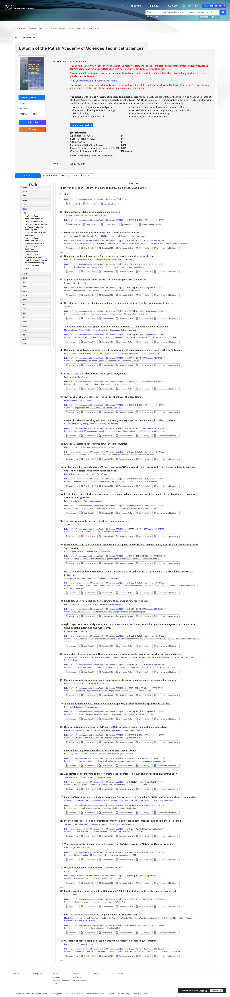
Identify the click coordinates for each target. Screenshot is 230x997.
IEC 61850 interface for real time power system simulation (96, 443)
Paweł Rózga (102, 474)
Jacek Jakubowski (114, 353)
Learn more (203, 990)
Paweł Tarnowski (102, 330)
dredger (77, 785)
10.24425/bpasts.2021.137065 (151, 583)
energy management (95, 431)
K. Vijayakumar (104, 551)
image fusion (139, 267)
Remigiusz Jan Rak (117, 330)
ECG (150, 337)
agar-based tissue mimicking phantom (109, 952)
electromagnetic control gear (94, 482)
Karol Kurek (69, 447)
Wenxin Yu (75, 604)
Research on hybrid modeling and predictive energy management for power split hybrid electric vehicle (120, 420)
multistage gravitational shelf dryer (88, 761)
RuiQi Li (67, 604)
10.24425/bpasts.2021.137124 (151, 506)
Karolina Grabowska (129, 657)
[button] (73, 204)
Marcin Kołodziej (71, 330)
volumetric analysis (139, 314)
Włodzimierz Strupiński (86, 921)
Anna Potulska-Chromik (96, 353)
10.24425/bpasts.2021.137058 (151, 529)
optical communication (105, 928)
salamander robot (108, 738)
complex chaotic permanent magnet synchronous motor (133, 639)
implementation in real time (85, 455)
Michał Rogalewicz (126, 824)
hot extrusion (130, 808)
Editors (23, 103)
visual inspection (130, 691)
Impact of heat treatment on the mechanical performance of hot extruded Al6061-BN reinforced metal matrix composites (130, 797)
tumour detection (106, 267)
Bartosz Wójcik (70, 848)
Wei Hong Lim (117, 730)
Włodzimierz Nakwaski (148, 918)
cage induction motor (82, 532)
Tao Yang (114, 424)
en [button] (196, 6)
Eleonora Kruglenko (86, 944)
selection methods (98, 384)
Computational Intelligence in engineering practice (92, 212)
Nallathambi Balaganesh (74, 707)
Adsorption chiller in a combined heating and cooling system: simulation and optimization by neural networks (123, 654)
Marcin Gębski (70, 918)
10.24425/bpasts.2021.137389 (152, 609)
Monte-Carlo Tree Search (106, 408)
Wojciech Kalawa (113, 657)
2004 (25, 344)
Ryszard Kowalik (93, 447)
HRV (154, 337)
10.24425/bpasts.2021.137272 (151, 925)
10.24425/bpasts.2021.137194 (151, 479)
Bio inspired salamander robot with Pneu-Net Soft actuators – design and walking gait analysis (115, 727)
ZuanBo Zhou (127, 604)
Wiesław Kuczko (71, 824)
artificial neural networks (152, 667)
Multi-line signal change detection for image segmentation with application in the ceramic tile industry (120, 680)
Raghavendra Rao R (97, 801)
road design (79, 878)
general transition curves (111, 878)
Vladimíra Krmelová (98, 754)
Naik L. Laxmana (146, 801)
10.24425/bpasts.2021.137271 (151, 712)
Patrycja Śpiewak (84, 918)
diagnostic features (82, 384)
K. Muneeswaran (91, 707)
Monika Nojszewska (130, 353)
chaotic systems (80, 639)
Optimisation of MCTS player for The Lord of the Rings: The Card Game (102, 397)
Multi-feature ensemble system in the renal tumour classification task (102, 232)
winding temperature (120, 532)
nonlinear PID (127, 559)
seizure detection (88, 337)
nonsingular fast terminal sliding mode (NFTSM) (174, 586)
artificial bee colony (82, 559)
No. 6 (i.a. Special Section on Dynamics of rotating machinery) (35, 218)
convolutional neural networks (116, 243)
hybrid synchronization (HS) (99, 639)
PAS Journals (57, 978)
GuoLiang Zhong (115, 604)
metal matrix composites (90, 808)
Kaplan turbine (80, 508)
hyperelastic (121, 738)
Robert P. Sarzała (165, 918)
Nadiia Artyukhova (71, 754)
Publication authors (79, 981)
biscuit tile (103, 691)
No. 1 (27, 268)
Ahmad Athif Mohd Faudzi (101, 730)
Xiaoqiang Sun (104, 424)
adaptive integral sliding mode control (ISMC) (174, 639)
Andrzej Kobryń (70, 871)
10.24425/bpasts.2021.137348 (152, 556)
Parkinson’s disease (96, 361)
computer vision (170, 243)
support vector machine (153, 243)
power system (102, 455)
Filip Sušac (68, 683)
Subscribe (32, 122)
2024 (25, 196)
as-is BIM (132, 855)
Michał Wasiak (179, 918)
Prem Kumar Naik (82, 801)
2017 (25, 287)
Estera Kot (68, 260)
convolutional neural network (124, 337)
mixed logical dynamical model (117, 431)
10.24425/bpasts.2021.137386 (152, 899)
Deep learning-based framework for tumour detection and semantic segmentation (109, 256)
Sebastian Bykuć (71, 660)
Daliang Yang (89, 501)
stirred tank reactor (98, 559)
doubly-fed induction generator (99, 612)
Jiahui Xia (79, 501)
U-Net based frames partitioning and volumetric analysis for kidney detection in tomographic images (119, 303)
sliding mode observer (121, 612)
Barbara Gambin (70, 944)
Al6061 (77, 808)
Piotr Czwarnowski (125, 260)
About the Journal (28, 97)
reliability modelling (100, 902)
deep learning (183, 243)
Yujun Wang (81, 578)
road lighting (152, 482)
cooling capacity (113, 667)
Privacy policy (57, 994)
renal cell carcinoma (95, 243)
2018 (25, 282)
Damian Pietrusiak (104, 777)
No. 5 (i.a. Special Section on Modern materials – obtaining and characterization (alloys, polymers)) (36, 229)
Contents (69, 194)
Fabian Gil (68, 377)
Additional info (81, 175)
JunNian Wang (86, 604)
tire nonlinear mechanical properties (140, 586)
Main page (37, 973)
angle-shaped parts (135, 832)
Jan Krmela (84, 754)
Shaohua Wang (70, 424)
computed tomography (130, 290)
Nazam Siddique (71, 631)
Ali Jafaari (139, 730)
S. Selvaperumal (91, 551)
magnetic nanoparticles (134, 952)
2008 (25, 326)
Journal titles (35, 29)
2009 (25, 322)
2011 (25, 313)
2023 (25, 200)
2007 (25, 330)
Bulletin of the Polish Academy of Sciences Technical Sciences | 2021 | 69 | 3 (95, 199)
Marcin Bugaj (100, 657)
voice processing (81, 361)
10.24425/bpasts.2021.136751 (151, 288)
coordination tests (93, 508)
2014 (25, 300)
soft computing (169, 667)
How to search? (152, 17)
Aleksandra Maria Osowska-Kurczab (79, 236)
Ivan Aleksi (91, 683)
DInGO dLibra (88, 994)
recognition (117, 384)
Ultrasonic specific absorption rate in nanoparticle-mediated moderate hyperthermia (110, 940)
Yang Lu (95, 604)
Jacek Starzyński (87, 283)
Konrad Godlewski (71, 400)
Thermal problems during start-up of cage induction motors (96, 521)
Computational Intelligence (85, 408)
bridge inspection (121, 855)
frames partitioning (123, 314)
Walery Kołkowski (98, 918)
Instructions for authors (55, 175)
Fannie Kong (69, 501)
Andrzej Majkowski (86, 330)
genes (109, 384)
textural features (137, 243)
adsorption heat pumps (83, 667)
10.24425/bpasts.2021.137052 (151, 220)
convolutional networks (129, 361)
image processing (115, 691)
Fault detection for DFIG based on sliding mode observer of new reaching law (106, 601)
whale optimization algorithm (113, 714)
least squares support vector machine (117, 508)
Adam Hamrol (84, 824)
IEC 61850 (151, 455)
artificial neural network (135, 714)
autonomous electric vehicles (86, 586)
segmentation (79, 691)
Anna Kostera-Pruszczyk (149, 353)
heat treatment (118, 808)
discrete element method (118, 785)
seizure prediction (104, 337)
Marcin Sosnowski (162, 657)
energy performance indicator (134, 482)
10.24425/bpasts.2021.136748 (152, 382)
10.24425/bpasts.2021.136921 (151, 335)
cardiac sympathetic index (166, 337)
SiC (123, 902)
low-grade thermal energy (131, 667)
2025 (25, 191)
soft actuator (79, 738)
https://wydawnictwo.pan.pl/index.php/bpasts (93, 80)
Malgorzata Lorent (137, 236)
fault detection (80, 612)
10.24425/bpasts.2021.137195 (151, 876)
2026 (25, 187)
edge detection (92, 691)
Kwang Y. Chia (84, 730)
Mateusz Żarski (83, 848)
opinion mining (151, 714)
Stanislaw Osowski (72, 215)
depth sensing (107, 855)
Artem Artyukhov (113, 754)
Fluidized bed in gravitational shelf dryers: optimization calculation (100, 750)
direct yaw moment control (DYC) (111, 586)
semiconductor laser (82, 928)
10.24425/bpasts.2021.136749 (151, 241)
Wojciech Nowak (177, 657)
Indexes (154, 6)
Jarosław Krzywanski (72, 657)
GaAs (93, 928)
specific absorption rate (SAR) (167, 952)
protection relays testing (119, 455)
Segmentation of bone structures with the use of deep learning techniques (105, 279)
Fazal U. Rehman (85, 631)
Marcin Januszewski (109, 447)
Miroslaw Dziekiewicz (120, 236)
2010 (25, 317)
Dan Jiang (103, 604)
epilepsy (77, 337)
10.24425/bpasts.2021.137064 (151, 428)
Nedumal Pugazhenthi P (73, 551)
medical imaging (80, 243)
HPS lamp (78, 482)
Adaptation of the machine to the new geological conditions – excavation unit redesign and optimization (120, 773)
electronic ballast (114, 482)
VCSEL (117, 928)
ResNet (118, 290)
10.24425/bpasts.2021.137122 (151, 782)
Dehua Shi (93, 424)
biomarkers (126, 384)
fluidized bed (108, 761)
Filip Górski (113, 824)
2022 (25, 205)
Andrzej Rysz (130, 330)
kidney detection (81, 314)
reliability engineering (83, 902)
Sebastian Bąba (70, 895)
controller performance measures (147, 559)
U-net (107, 290)
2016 (25, 291)
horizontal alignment (92, 878)
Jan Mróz (68, 525)
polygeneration (99, 667)
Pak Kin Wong (103, 578)
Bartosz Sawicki (87, 215)
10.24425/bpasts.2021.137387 (152, 829)
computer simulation (138, 455)
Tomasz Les (69, 307)
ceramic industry (144, 691)
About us (136, 6)
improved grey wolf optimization (146, 508)
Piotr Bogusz (78, 525)
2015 (25, 295)
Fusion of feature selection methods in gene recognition (95, 373)
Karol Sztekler (88, 657)
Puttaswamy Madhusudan (164, 801)
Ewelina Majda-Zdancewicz (75, 353)
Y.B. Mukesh (69, 801)
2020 (25, 274)
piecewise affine (137, 431)
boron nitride (106, 808)
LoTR (120, 408)
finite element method (138, 785)
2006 (25, 335)
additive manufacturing (98, 832)
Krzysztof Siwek (97, 260)
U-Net (112, 314)
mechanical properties (117, 832)
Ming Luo (98, 501)
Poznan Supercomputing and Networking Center (129, 994)
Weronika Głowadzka (129, 918)
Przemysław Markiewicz (86, 474)
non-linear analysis (112, 361)
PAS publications (213, 6)
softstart (108, 532)
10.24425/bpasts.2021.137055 (151, 735)
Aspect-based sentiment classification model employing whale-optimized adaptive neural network (117, 703)
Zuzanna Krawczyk (81, 260)
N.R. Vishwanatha (113, 801)
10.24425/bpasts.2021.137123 (151, 852)
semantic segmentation (124, 267)
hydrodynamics (120, 761)
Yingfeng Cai (92, 578)
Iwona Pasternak (113, 918)
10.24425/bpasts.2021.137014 (151, 805)
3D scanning (102, 785)
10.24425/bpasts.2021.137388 (152, 758)
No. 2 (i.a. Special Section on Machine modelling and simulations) (36, 262)
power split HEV (80, 431)
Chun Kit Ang (129, 730)
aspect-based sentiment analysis (87, 714)
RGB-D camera (95, 855)
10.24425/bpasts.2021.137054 (151, 665)
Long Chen (114, 578)
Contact (173, 6)
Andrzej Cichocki (101, 215)
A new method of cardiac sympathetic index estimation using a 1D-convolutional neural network (116, 326)
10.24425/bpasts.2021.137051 (151, 311)
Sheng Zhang (82, 424)
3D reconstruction (81, 855)
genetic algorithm (114, 559)
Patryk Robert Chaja (146, 657)
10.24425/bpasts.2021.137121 (151, 688)
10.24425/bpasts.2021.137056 (151, 636)
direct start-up (97, 532)
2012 (25, 309)
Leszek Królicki (110, 260)
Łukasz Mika (190, 657)
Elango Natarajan (71, 730)
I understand (216, 990)
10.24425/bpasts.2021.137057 (151, 452)
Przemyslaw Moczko (87, 777)
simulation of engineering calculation (157, 761)
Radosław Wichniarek (99, 824)
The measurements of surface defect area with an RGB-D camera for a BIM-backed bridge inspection (119, 844)
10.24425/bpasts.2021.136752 (151, 405)
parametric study (134, 738)
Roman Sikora (70, 474)
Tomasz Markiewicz (103, 236)
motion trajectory (134, 761)
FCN (112, 290)
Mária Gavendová (128, 754)
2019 (25, 278)
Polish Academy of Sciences (36, 994)
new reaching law (138, 612)
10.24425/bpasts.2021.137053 (151, 949)
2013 (25, 304)
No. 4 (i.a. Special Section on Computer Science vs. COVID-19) (34, 240)
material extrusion (81, 832)
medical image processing (99, 314)
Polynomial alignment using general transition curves (93, 867)
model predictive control (154, 431)
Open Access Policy (28, 114)
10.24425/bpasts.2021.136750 (151, 264)
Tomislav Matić (80, 683)
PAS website (117, 973)
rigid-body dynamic (89, 785)
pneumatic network (93, 738)
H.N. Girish (134, 801)
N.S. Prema (125, 801)
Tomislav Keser (103, 683)
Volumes (28, 175)
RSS (34, 129)
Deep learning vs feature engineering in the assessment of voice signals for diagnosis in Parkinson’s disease (123, 350)
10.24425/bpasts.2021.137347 (152, 358)
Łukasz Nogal (80, 447)
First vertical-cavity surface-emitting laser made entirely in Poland (100, 914)
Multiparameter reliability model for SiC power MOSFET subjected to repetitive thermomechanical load (120, 891)
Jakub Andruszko (71, 777)
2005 (25, 339)
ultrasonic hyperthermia (83, 952)
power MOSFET (115, 902)
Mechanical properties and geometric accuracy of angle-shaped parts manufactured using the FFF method (122, 820)
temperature (149, 952)
